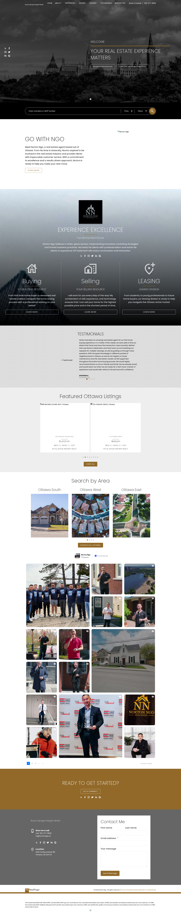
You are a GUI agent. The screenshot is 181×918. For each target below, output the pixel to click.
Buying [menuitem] (82, 3)
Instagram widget (146, 763)
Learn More (32, 312)
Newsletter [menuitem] (120, 3)
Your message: (108, 848)
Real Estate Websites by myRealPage (143, 890)
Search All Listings (90, 545)
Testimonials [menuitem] (106, 3)
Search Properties (103, 67)
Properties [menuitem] (70, 3)
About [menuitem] (58, 3)
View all (90, 464)
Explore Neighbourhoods (132, 67)
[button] (5, 48)
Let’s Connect (90, 791)
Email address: (109, 838)
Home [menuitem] (49, 3)
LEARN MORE (34, 170)
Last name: (131, 827)
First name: (106, 827)
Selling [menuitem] (93, 3)
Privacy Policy (125, 890)
